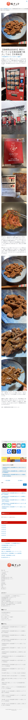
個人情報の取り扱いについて (7, 578)
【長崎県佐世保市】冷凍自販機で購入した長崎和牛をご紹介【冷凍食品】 (14, 471)
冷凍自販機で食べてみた (7, 56)
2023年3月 (3, 531)
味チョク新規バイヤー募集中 (7, 616)
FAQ (2, 586)
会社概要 (3, 575)
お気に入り (3, 587)
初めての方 (3, 584)
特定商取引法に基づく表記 (6, 577)
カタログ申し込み (5, 618)
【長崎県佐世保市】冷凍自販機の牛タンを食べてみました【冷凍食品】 (14, 468)
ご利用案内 (3, 573)
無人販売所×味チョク (5, 557)
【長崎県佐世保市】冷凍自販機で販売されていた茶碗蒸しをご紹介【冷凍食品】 (14, 475)
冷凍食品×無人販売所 (5, 549)
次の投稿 (20, 480)
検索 (2, 482)
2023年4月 (3, 529)
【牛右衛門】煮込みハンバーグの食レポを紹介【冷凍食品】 (13, 673)
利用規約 (3, 580)
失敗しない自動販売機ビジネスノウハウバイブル (11, 551)
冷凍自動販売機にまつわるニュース (8, 545)
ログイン (3, 581)
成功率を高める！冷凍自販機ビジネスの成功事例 (11, 553)
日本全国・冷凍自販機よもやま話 (8, 555)
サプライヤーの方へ (5, 615)
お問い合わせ (4, 574)
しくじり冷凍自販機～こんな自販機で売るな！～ (11, 543)
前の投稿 (7, 480)
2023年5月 (3, 527)
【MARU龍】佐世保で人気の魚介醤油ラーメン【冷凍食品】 (13, 675)
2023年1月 (3, 535)
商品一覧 (3, 570)
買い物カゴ (3, 588)
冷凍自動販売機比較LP (6, 612)
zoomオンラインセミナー (6, 619)
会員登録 (3, 583)
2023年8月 (3, 525)
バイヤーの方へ (4, 614)
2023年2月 (3, 533)
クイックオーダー (5, 571)
